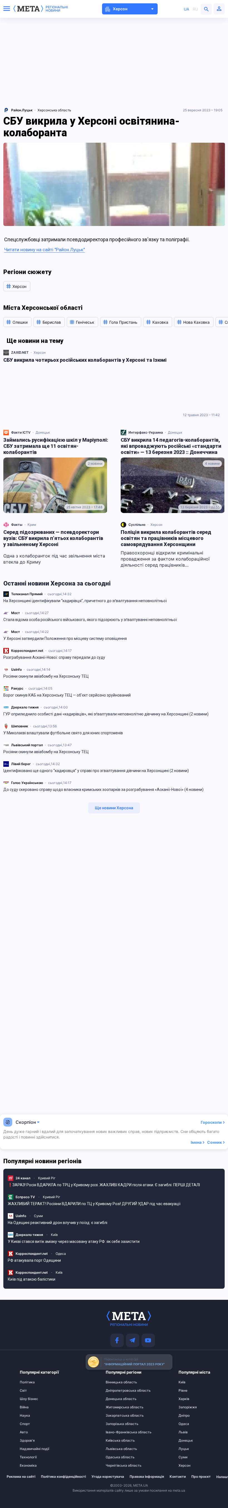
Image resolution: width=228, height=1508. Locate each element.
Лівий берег (21, 764)
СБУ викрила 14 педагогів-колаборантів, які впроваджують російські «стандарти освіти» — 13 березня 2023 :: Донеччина (171, 446)
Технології (28, 1457)
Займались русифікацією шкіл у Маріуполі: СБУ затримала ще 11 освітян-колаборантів (55, 446)
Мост (15, 613)
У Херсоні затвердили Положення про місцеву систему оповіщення (65, 638)
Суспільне (136, 524)
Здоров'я (27, 1440)
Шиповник (19, 726)
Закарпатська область (116, 1415)
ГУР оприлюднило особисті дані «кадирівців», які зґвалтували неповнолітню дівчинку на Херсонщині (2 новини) (106, 714)
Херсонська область (54, 110)
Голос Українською (27, 783)
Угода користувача (107, 1477)
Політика (27, 1382)
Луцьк (184, 1449)
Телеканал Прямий (27, 594)
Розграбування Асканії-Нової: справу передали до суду (54, 657)
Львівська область (116, 1449)
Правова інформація (147, 1477)
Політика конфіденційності (63, 1477)
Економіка (28, 1465)
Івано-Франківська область (116, 1432)
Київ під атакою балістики (31, 1279)
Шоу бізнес (29, 1399)
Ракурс (17, 688)
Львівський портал (27, 745)
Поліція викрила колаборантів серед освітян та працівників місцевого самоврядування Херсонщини (166, 538)
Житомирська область (116, 1407)
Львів (183, 1432)
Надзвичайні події (30, 1449)
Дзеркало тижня (25, 707)
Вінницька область (116, 1382)
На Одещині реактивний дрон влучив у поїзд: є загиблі (57, 1222)
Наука (25, 1415)
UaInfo (16, 669)
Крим (32, 524)
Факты (17, 524)
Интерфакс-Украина (145, 432)
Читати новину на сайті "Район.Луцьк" (44, 249)
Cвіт (23, 1391)
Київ (54, 1235)
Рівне (183, 1391)
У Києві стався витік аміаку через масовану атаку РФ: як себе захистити (74, 1241)
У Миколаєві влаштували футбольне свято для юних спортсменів (63, 733)
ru (195, 9)
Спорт (25, 1424)
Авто (24, 1432)
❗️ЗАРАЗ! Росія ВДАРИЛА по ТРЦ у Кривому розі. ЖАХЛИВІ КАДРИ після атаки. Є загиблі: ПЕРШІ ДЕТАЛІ (104, 1185)
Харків (184, 1399)
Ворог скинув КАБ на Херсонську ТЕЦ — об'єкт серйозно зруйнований (67, 695)
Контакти (178, 1477)
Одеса (61, 1253)
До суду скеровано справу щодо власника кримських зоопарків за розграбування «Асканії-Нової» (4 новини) (103, 789)
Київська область (116, 1440)
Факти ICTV (21, 432)
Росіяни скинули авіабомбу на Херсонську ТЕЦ (46, 676)
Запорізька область (116, 1424)
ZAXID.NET (20, 352)
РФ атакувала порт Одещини (34, 1260)
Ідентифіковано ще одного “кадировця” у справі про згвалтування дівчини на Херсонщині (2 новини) (96, 770)
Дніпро (184, 1415)
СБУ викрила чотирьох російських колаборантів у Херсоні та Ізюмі (85, 360)
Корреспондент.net (27, 651)
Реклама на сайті (21, 1477)
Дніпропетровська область (116, 1391)
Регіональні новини (57, 9)
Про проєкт (201, 1477)
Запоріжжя (188, 1407)
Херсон (40, 352)
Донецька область (116, 1399)
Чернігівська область (116, 1465)
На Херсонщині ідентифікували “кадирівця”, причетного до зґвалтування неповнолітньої (85, 601)
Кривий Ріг (47, 1178)
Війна (24, 1407)
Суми (38, 1216)
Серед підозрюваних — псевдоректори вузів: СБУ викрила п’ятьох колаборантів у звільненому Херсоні (53, 538)
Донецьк (43, 432)
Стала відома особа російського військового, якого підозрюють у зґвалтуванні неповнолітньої (90, 619)
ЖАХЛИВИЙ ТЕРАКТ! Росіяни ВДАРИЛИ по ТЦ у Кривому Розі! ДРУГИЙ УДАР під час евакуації (94, 1204)
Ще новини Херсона (114, 807)
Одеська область (116, 1457)
